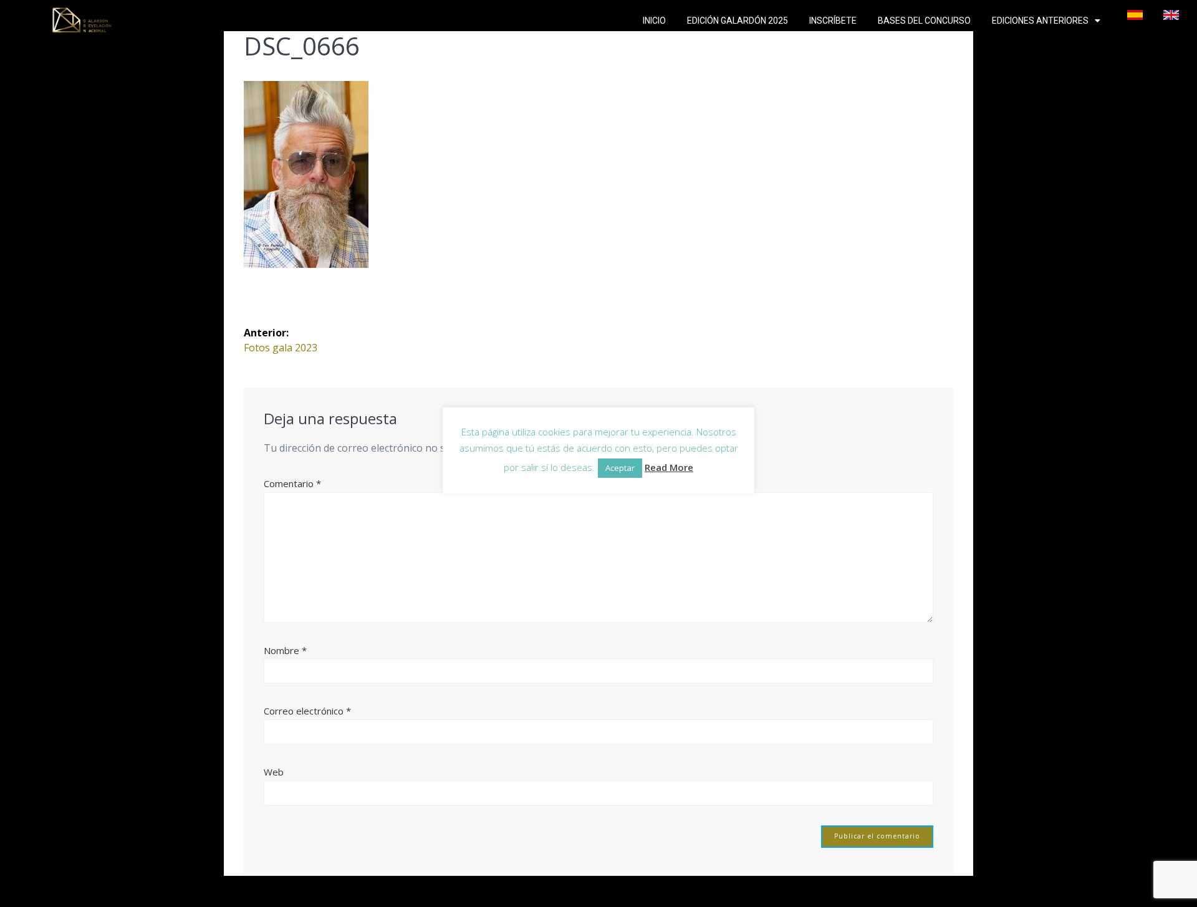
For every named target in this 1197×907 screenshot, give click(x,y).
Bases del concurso (924, 21)
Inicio (654, 21)
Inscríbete (833, 21)
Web (274, 772)
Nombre (285, 650)
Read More (669, 467)
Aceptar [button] (620, 467)
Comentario (292, 483)
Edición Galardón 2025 (737, 21)
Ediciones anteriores (1040, 21)
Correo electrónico (307, 711)
